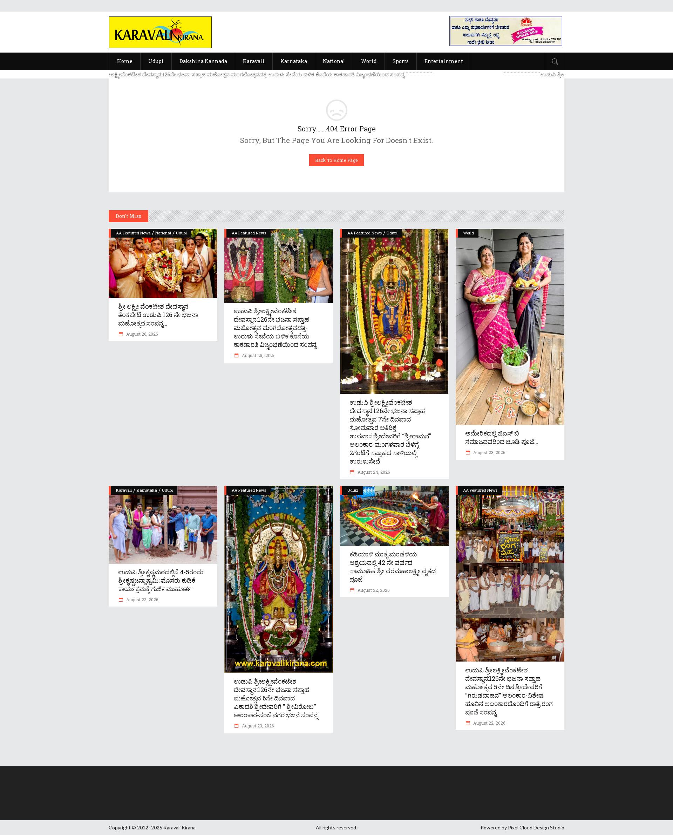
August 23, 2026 (488, 452)
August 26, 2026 (141, 334)
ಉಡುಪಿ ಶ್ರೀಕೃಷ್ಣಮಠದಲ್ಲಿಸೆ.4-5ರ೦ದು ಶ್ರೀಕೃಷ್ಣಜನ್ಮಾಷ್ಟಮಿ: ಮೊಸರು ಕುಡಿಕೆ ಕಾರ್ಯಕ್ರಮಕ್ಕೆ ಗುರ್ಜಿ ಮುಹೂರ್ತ (160, 580)
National (163, 232)
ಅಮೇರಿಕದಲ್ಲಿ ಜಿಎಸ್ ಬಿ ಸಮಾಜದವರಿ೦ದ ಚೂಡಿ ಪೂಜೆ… (501, 437)
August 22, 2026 (372, 590)
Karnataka (147, 490)
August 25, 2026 (257, 355)
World (468, 232)
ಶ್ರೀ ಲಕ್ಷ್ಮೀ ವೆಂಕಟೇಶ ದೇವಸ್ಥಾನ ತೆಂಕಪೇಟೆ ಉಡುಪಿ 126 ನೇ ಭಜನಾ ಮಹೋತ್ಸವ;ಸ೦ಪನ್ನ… (158, 314)
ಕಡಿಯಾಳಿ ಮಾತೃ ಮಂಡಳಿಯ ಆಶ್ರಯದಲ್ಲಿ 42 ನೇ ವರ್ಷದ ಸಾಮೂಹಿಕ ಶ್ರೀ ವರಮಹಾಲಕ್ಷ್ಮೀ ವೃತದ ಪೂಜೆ (392, 566)
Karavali (124, 490)
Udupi (181, 232)
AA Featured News (133, 232)
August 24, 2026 (373, 472)
